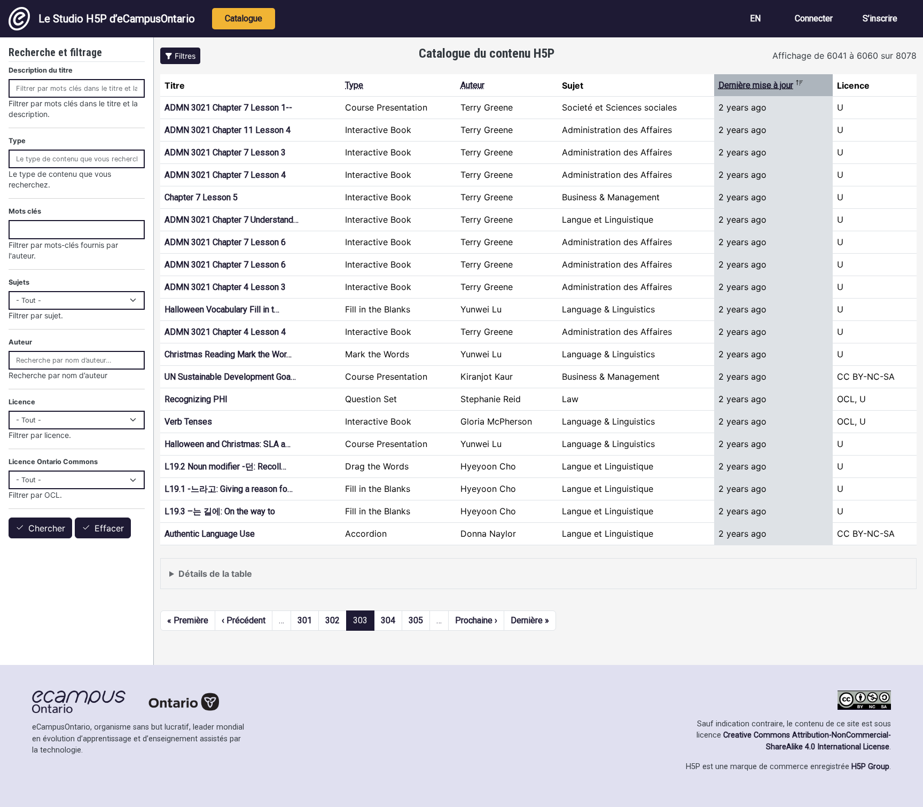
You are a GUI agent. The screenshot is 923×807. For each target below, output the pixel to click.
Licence (22, 402)
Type (354, 85)
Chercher (46, 528)
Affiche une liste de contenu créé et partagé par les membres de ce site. (312, 578)
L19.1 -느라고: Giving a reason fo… (229, 489)
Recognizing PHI (196, 399)
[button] (180, 56)
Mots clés (25, 211)
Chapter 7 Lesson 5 (201, 197)
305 (416, 620)
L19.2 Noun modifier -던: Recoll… (225, 466)
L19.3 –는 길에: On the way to (220, 511)
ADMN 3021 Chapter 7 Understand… (232, 220)
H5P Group (870, 766)
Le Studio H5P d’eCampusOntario (116, 18)
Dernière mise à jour (760, 85)
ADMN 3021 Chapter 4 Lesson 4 (225, 332)
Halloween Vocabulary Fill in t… (222, 309)
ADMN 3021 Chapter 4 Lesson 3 (225, 287)
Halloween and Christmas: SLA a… (228, 444)
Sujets (19, 282)
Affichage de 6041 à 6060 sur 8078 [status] (844, 55)
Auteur (472, 85)
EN (755, 18)
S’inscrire (880, 18)
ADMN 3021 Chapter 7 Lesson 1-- (228, 108)
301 (305, 620)
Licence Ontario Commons (53, 462)
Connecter (814, 18)
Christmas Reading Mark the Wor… (228, 354)
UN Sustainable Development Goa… (230, 377)
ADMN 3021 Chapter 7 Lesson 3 (225, 152)
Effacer (109, 528)
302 (332, 620)
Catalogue (243, 18)
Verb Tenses (188, 422)
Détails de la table (215, 573)
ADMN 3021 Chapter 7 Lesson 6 (225, 242)
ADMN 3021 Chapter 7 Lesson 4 (225, 175)
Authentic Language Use (210, 534)
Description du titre (41, 70)
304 (388, 620)
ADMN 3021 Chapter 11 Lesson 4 (228, 130)
